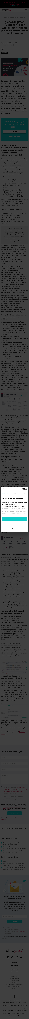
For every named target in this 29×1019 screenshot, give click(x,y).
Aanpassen (14, 523)
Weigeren (14, 528)
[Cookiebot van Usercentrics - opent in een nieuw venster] (20, 489)
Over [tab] (24, 493)
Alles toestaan (14, 519)
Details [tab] (14, 493)
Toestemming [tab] (5, 493)
